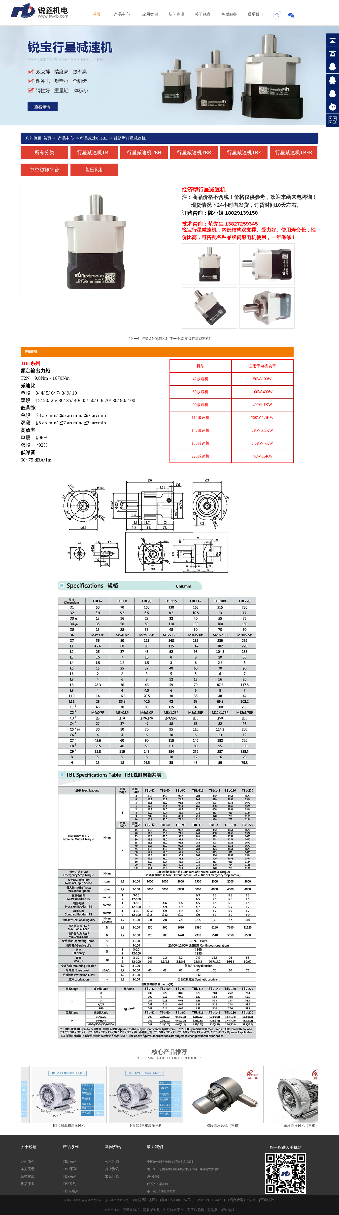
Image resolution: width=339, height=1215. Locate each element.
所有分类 (44, 152)
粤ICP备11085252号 (176, 1200)
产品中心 (122, 14)
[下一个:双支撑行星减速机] (189, 339)
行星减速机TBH (144, 152)
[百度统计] (267, 1200)
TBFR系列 (70, 1191)
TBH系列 (70, 1169)
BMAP (203, 1200)
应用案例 (150, 14)
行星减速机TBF (244, 152)
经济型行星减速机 (130, 138)
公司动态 (112, 1161)
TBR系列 (69, 1176)
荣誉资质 (27, 1176)
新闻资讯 (176, 14)
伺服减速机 (151, 1210)
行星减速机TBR (194, 152)
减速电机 (228, 1210)
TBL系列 (69, 1161)
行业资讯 (112, 1169)
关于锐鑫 (203, 14)
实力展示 (27, 1169)
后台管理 (236, 1200)
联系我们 (255, 14)
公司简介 (27, 1161)
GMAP (219, 1200)
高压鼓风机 (195, 1210)
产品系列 (71, 1147)
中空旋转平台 (44, 170)
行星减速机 (131, 1210)
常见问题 (112, 1176)
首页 (97, 14)
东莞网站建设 (145, 1200)
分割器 (212, 1210)
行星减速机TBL (93, 138)
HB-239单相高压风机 (88, 1126)
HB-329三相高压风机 (165, 1126)
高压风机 (94, 170)
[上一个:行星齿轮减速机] (148, 339)
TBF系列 (69, 1184)
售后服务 (229, 14)
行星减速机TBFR (293, 152)
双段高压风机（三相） (243, 1126)
